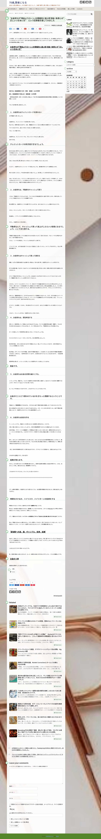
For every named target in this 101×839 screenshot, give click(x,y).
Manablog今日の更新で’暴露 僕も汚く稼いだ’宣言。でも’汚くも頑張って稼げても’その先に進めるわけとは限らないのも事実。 (40, 731)
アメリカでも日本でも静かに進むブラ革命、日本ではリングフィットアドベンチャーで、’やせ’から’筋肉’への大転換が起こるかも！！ (37, 755)
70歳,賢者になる (18, 2)
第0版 (57, 836)
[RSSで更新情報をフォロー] (90, 2)
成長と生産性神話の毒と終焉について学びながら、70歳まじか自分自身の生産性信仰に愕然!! (83, 48)
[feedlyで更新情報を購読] (87, 2)
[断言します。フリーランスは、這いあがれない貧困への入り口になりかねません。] (13, 720)
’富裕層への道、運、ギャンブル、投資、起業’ (28, 531)
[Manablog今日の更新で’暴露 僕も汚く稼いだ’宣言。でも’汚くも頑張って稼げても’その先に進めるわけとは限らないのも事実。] (13, 733)
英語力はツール (23, 9)
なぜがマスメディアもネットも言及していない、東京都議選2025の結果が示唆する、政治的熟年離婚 (83, 25)
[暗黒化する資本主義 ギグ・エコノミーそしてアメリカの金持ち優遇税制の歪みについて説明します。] (13, 707)
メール (12, 792)
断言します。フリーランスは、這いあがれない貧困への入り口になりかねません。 (40, 718)
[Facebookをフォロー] (84, 2)
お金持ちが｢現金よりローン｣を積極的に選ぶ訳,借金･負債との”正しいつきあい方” (36, 48)
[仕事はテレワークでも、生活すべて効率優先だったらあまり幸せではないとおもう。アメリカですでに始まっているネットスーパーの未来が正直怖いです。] (13, 609)
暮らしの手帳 (71, 9)
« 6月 (67, 91)
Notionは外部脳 (61, 9)
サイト (11, 798)
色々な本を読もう (12, 9)
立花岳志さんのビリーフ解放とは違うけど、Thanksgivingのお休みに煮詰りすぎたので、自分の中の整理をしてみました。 (38, 749)
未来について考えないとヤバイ (37, 9)
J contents (79, 9)
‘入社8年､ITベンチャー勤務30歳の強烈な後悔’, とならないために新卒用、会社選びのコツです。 (39, 692)
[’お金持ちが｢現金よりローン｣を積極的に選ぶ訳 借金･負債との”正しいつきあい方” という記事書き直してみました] (32, 29)
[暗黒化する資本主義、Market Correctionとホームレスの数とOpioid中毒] (13, 666)
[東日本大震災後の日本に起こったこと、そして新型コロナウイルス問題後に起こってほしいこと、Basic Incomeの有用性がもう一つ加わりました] (13, 679)
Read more (58, 616)
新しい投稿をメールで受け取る (20, 822)
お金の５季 (14, 558)
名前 (11, 786)
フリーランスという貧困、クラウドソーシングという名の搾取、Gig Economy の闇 (39, 650)
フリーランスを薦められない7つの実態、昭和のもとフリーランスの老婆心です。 (39, 622)
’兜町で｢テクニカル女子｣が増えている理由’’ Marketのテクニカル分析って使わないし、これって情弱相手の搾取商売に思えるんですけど (40, 636)
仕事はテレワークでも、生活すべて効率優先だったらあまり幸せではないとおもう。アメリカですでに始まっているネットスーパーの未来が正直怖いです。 (40, 608)
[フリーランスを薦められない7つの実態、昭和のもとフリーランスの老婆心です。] (13, 624)
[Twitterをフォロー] (81, 2)
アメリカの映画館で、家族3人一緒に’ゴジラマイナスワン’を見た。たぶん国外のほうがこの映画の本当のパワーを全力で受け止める (83, 41)
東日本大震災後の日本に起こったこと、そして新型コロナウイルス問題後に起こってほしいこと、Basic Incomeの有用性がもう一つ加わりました (40, 677)
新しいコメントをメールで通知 (20, 819)
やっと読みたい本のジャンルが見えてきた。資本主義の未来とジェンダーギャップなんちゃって (83, 55)
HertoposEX (58, 596)
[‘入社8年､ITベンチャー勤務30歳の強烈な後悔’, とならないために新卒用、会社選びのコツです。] (13, 694)
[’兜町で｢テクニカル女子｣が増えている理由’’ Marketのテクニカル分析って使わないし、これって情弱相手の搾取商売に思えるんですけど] (13, 637)
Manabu (51, 508)
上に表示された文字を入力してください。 (21, 813)
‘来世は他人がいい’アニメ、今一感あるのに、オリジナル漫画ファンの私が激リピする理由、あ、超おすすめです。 (83, 32)
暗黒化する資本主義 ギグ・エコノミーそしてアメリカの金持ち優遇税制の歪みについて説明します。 (40, 705)
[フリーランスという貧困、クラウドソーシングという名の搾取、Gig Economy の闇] (13, 652)
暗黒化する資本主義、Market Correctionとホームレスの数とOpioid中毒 (38, 663)
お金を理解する (51, 9)
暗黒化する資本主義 (57, 25)
